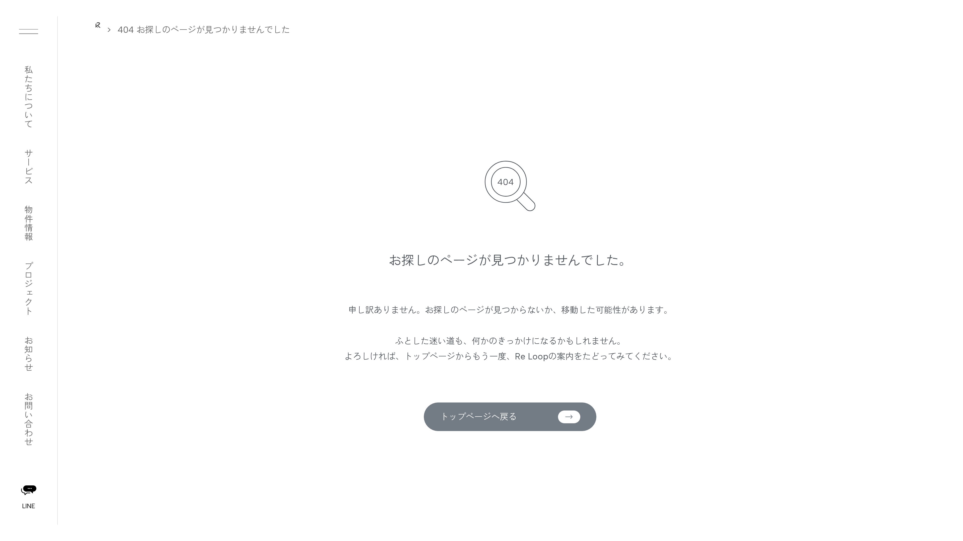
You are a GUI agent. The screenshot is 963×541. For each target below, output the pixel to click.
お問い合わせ (28, 419)
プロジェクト (28, 288)
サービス (28, 167)
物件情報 (28, 223)
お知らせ (28, 354)
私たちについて (28, 96)
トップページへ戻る (478, 417)
